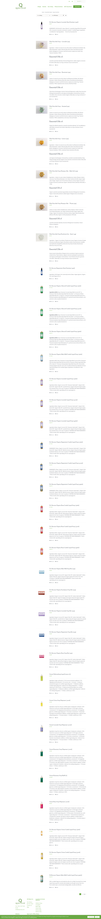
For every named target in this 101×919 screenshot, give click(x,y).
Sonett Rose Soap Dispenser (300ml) (59, 802)
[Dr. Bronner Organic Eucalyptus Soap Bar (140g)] (41, 593)
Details (57, 34)
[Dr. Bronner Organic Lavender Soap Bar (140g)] (41, 614)
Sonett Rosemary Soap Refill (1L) (58, 776)
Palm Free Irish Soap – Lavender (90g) (59, 42)
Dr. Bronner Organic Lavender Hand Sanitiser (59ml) (63, 22)
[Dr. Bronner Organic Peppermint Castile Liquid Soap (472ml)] (41, 466)
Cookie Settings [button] (91, 916)
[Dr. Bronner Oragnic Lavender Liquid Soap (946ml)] (41, 424)
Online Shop (38, 908)
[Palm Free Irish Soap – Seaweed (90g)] (41, 110)
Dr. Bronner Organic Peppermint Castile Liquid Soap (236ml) (66, 442)
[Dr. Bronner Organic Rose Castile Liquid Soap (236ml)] (41, 509)
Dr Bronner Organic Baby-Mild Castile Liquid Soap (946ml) (65, 875)
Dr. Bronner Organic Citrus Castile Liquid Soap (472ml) (64, 852)
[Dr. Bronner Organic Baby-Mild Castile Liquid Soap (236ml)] (41, 358)
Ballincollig (38, 906)
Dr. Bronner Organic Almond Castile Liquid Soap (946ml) (65, 331)
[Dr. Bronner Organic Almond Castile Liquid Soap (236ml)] (41, 289)
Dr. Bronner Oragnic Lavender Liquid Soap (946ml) (63, 421)
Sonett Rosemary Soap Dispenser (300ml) (60, 749)
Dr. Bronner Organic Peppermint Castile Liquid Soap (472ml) (66, 463)
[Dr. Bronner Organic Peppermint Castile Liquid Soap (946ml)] (41, 488)
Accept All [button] (97, 916)
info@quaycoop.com (19, 909)
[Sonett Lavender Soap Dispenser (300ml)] (41, 728)
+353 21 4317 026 (21, 906)
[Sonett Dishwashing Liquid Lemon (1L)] (41, 677)
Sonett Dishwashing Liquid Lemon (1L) (60, 674)
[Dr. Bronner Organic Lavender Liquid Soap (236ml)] (41, 382)
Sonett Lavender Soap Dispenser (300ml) (60, 725)
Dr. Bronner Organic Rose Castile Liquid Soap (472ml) (64, 527)
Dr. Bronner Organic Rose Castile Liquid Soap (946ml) (64, 548)
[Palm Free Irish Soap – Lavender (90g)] (41, 45)
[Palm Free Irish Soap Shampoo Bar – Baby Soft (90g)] (41, 174)
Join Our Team (30, 903)
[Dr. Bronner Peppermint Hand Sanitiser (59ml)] (41, 271)
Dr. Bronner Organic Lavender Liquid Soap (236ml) (63, 379)
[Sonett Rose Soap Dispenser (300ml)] (41, 805)
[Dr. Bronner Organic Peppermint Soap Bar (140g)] (41, 635)
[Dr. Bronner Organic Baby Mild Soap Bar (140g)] (41, 572)
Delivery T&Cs (39, 911)
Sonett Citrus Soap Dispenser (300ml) (59, 700)
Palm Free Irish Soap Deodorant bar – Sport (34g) (62, 234)
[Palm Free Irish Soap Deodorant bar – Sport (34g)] (41, 237)
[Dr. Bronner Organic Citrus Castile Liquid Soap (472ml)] (41, 856)
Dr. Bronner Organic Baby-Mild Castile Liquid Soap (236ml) (65, 354)
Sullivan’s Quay (39, 903)
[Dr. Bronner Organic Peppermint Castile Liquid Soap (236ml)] (41, 445)
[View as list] (66, 15)
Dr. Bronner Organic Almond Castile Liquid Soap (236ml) (65, 286)
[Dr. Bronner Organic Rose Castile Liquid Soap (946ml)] (41, 551)
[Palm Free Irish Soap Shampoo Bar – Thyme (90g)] (41, 207)
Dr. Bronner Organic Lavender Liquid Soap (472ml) (63, 400)
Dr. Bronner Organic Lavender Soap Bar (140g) (62, 611)
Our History (29, 902)
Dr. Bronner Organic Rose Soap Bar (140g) (60, 653)
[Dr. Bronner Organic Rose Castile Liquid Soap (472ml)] (41, 530)
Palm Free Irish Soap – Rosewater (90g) (60, 72)
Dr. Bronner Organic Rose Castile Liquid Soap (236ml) (64, 505)
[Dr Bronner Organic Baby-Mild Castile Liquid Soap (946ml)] (41, 878)
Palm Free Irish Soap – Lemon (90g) (59, 139)
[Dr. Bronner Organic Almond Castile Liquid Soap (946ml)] (41, 335)
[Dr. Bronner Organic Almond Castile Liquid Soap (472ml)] (41, 312)
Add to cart (52, 34)
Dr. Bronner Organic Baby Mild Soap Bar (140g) (62, 569)
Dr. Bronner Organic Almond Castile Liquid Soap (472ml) (65, 309)
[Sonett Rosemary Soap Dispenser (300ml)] (41, 753)
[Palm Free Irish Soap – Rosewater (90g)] (41, 76)
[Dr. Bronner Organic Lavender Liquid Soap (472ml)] (41, 403)
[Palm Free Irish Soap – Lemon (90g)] (41, 142)
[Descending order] (50, 15)
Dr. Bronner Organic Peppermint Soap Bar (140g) (62, 632)
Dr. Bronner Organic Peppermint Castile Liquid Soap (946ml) (66, 484)
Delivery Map (38, 910)
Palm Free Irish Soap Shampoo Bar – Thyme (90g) (62, 203)
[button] (83, 6)
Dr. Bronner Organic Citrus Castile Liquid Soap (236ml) (64, 830)
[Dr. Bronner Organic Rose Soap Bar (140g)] (41, 656)
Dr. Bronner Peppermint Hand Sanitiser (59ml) (62, 268)
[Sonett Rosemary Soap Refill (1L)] (41, 779)
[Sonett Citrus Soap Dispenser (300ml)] (41, 704)
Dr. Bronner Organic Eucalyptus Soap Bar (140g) (62, 590)
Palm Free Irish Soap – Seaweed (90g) (59, 106)
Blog (28, 907)
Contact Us (29, 905)
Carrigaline (38, 904)
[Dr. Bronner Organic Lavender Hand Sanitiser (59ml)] (41, 25)
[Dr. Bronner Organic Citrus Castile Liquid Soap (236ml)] (41, 833)
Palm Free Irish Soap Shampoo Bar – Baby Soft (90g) (63, 171)
